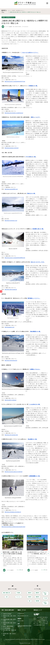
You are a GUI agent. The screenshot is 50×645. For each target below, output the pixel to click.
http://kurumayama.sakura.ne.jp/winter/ (13, 471)
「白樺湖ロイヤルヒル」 (34, 369)
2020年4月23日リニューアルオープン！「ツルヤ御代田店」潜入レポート (36, 553)
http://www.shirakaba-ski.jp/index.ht (13, 512)
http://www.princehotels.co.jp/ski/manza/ (14, 113)
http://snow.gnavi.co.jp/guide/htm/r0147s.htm (15, 81)
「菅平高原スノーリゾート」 (33, 298)
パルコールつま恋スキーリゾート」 (30, 52)
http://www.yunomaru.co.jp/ (11, 220)
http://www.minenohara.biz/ (11, 360)
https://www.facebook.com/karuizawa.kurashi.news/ (13, 526)
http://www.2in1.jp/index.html (11, 435)
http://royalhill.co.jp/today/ (10, 400)
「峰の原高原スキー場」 (35, 331)
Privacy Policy (30, 639)
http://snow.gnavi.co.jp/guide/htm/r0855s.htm (15, 257)
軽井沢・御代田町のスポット (18, 10)
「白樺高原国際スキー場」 (34, 476)
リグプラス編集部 (8, 26)
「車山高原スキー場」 (32, 439)
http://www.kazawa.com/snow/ (11, 148)
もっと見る (19, 569)
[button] (6, 592)
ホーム (9, 10)
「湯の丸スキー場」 (31, 193)
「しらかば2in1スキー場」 (34, 404)
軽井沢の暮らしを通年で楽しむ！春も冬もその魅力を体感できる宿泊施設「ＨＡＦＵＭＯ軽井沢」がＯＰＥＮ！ (12, 554)
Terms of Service (38, 639)
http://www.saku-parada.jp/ (11, 289)
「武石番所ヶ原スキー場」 (38, 228)
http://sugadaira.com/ (9, 327)
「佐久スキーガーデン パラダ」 (37, 262)
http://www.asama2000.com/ (11, 189)
